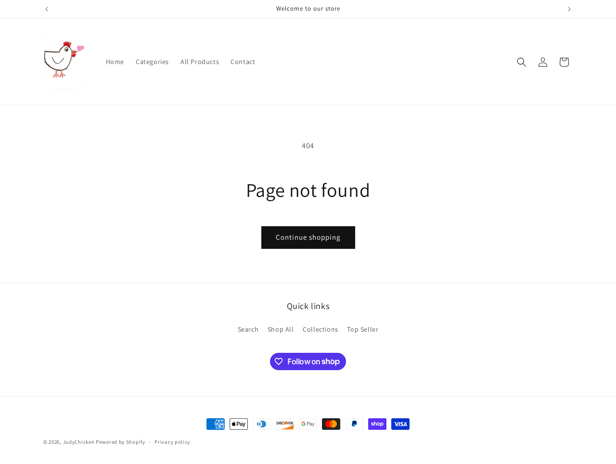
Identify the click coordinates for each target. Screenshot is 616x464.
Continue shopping (308, 237)
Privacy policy (172, 441)
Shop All (281, 329)
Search (248, 329)
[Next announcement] (569, 9)
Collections (320, 329)
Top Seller (362, 329)
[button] (521, 62)
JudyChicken (79, 441)
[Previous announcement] (46, 9)
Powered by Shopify (120, 441)
